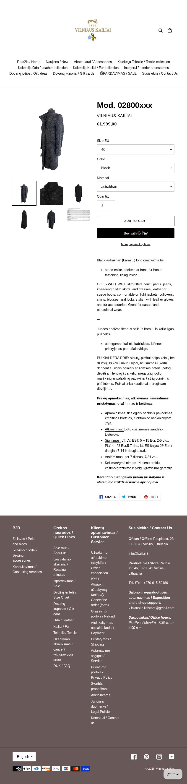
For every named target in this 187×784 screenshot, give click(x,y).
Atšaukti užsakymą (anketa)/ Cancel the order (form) (100, 594)
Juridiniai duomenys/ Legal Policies (101, 706)
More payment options (136, 244)
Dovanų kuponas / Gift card (63, 609)
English (23, 757)
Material (103, 178)
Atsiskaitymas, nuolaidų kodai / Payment (102, 628)
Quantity (103, 196)
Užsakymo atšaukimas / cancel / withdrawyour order (63, 649)
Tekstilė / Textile (65, 633)
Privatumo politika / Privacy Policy (101, 672)
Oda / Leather (63, 620)
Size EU (103, 141)
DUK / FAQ (61, 666)
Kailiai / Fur (61, 626)
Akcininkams (100, 695)
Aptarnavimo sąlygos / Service (100, 656)
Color (101, 159)
